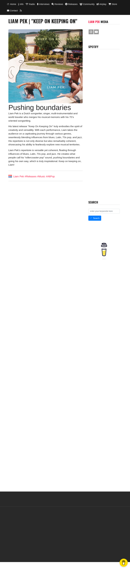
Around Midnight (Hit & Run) (63, 214)
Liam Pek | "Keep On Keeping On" (25, 214)
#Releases (30, 176)
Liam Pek (18, 176)
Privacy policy (76, 552)
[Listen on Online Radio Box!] (124, 203)
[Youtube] (96, 31)
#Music (41, 176)
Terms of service (62, 552)
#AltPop (50, 176)
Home (13, 4)
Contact (51, 552)
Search (96, 218)
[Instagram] (91, 31)
